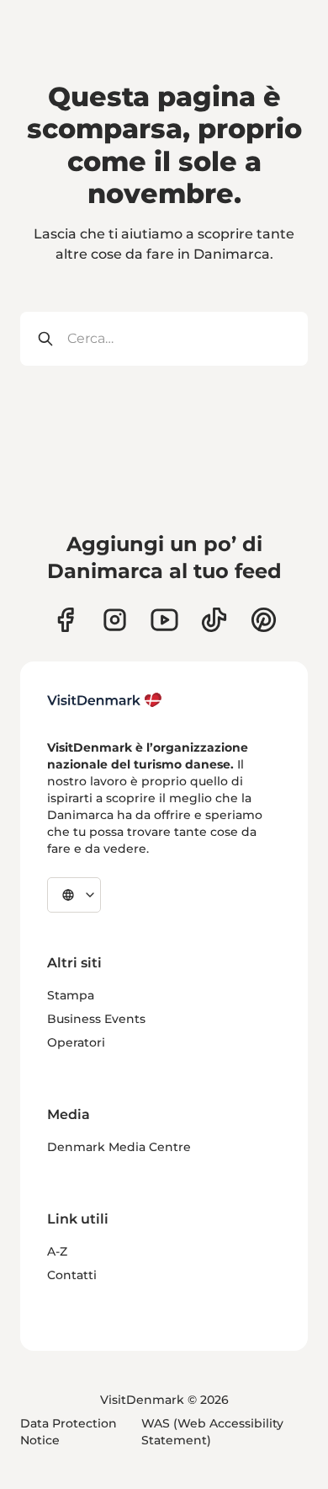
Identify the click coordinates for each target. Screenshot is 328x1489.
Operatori (76, 1042)
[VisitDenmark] (104, 700)
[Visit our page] (115, 620)
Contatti (72, 1275)
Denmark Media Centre (119, 1146)
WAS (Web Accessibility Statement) (212, 1432)
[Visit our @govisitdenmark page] (214, 620)
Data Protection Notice (68, 1432)
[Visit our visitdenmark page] (164, 620)
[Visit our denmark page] (65, 620)
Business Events (96, 1018)
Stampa (70, 995)
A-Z (57, 1251)
